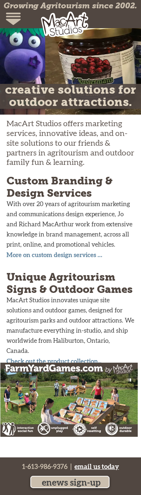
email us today (96, 467)
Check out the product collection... (54, 361)
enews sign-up (70, 482)
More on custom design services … (54, 255)
